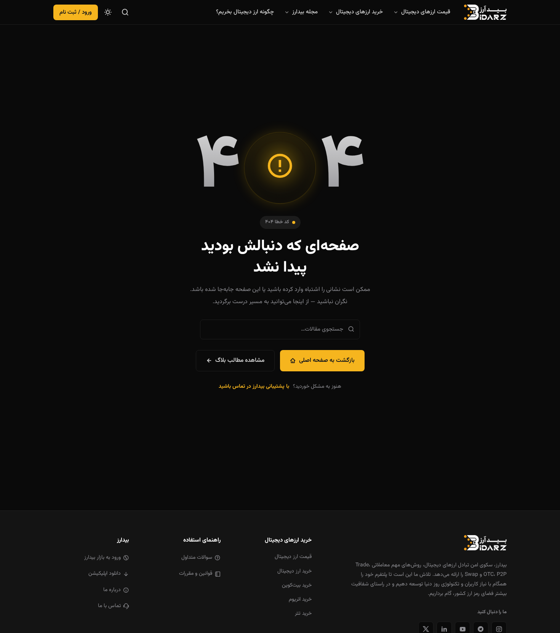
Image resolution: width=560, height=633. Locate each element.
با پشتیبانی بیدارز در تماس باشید (254, 386)
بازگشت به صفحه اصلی (327, 360)
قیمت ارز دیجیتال (293, 557)
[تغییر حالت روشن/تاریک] (107, 12)
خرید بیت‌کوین (297, 585)
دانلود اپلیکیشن (104, 573)
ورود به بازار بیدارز (102, 557)
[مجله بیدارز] (485, 12)
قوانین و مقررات (195, 573)
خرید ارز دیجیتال (294, 571)
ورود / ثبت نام (75, 12)
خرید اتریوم (300, 599)
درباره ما (112, 590)
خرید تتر (303, 613)
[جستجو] (125, 12)
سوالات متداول (196, 557)
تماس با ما (109, 606)
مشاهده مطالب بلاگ (239, 360)
